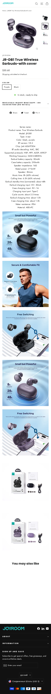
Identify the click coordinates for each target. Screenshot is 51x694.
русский (24, 675)
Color (6, 83)
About (6, 636)
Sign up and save (13, 651)
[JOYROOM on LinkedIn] (43, 628)
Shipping (5, 74)
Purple (6, 87)
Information (10, 643)
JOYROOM (6, 55)
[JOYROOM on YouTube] (47, 628)
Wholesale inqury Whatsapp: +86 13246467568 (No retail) (21, 104)
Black (16, 87)
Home (4, 11)
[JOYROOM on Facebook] (38, 628)
